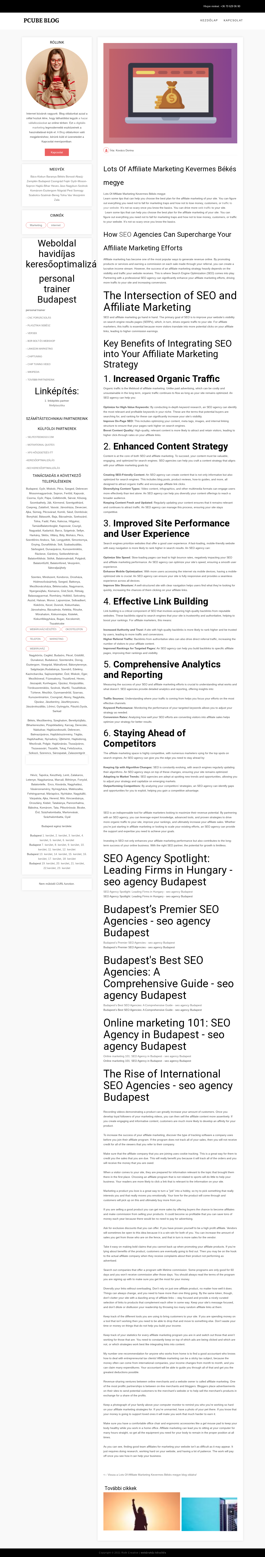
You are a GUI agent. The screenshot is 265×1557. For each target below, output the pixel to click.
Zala (57, 199)
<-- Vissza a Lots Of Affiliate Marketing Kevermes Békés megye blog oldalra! (150, 1474)
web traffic (204, 207)
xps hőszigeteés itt (40, 452)
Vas (70, 195)
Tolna (64, 195)
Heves (55, 185)
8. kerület (60, 844)
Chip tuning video (39, 364)
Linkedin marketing (40, 348)
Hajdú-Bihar (43, 185)
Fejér (67, 181)
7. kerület (47, 844)
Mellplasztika (57, 405)
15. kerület (74, 854)
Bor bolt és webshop (41, 341)
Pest (70, 190)
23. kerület (63, 868)
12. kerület (68, 849)
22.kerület (49, 868)
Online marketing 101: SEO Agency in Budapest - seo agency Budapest (147, 1056)
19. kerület (48, 863)
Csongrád (57, 181)
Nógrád (62, 190)
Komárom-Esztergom (43, 190)
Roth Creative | (143, 1552)
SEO (125, 235)
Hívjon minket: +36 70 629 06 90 (222, 6)
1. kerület (48, 835)
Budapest (44, 181)
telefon (35, 639)
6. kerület (68, 840)
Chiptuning (35, 356)
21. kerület (77, 863)
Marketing (36, 225)
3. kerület (74, 835)
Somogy (78, 190)
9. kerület (73, 844)
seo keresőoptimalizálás (43, 468)
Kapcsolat (233, 20)
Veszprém (79, 195)
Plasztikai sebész (39, 325)
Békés (61, 176)
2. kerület (61, 835)
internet (56, 225)
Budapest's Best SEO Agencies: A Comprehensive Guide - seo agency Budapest (152, 1005)
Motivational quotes (41, 445)
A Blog (61, 132)
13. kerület (45, 854)
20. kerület (62, 863)
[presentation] (231, 1511)
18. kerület (69, 858)
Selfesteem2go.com (41, 437)
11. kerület (54, 849)
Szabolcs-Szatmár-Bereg (44, 195)
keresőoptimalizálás (41, 460)
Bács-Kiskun (38, 176)
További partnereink (41, 379)
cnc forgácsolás (39, 317)
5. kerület (55, 840)
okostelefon (74, 629)
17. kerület (54, 858)
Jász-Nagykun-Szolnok (74, 185)
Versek (32, 333)
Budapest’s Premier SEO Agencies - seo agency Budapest (139, 942)
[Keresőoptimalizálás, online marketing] (41, 25)
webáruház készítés (43, 629)
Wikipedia (33, 372)
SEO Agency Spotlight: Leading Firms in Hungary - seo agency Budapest (148, 891)
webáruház (37, 648)
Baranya (51, 176)
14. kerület (60, 854)
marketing (56, 639)
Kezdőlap (209, 20)
